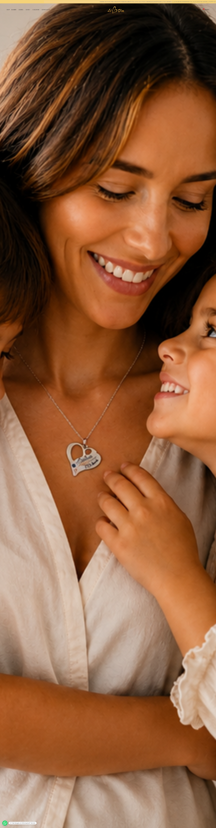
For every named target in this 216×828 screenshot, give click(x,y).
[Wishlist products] (199, 9)
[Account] (194, 9)
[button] (4, 823)
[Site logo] (115, 9)
